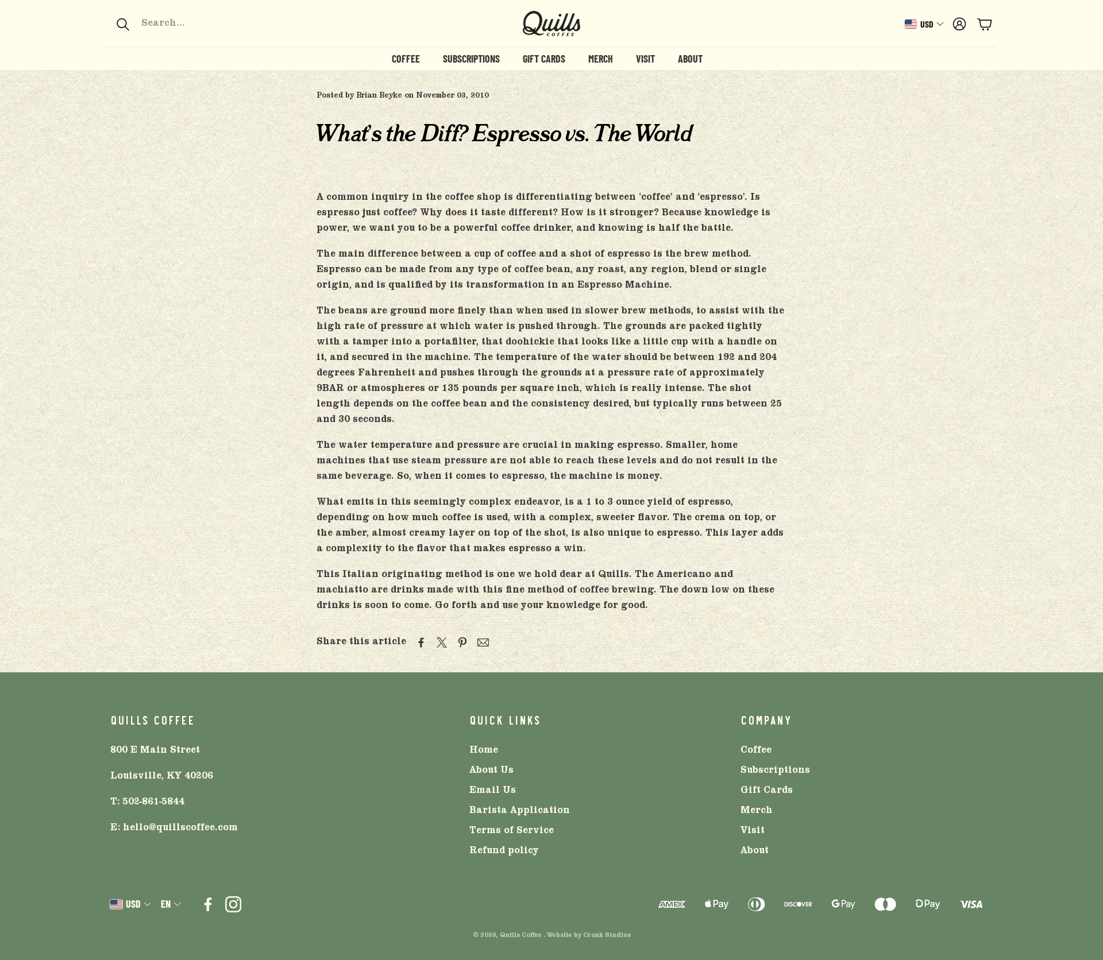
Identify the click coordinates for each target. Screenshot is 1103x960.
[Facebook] (208, 904)
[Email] (483, 642)
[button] (192, 24)
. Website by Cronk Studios (587, 935)
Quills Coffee (521, 935)
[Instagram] (233, 904)
